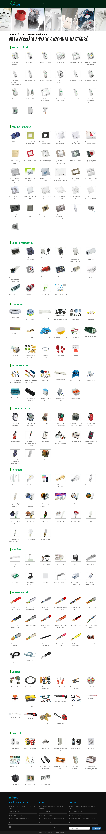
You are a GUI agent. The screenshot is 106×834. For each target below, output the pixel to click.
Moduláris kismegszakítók (30, 258)
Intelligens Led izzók (45, 484)
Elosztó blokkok (15, 398)
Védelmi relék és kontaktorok (15, 424)
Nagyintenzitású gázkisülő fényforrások (15, 540)
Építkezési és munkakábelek (75, 644)
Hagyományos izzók (45, 539)
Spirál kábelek (30, 660)
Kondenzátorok (30, 460)
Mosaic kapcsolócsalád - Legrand (75, 197)
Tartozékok (45, 117)
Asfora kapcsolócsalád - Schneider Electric (76, 142)
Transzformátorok (45, 460)
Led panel (45, 582)
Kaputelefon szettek (30, 784)
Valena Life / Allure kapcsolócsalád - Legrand (15, 180)
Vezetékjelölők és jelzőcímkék (30, 356)
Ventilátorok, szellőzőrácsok (91, 749)
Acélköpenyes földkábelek (45, 608)
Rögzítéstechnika (15, 317)
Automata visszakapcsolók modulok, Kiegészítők (15, 82)
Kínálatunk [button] (52, 4)
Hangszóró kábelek (76, 625)
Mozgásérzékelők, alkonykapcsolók (75, 583)
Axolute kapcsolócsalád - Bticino (45, 179)
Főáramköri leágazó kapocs (45, 399)
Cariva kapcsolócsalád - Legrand (30, 197)
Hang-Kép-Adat (45, 748)
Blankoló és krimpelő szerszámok (75, 687)
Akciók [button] (75, 4)
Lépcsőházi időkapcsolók (45, 80)
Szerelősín (15, 333)
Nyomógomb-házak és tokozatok (91, 442)
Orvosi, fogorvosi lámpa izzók (76, 503)
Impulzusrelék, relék (30, 80)
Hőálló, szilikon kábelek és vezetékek (61, 626)
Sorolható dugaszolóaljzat (61, 81)
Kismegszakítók (30, 62)
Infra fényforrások (75, 521)
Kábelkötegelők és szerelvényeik (45, 317)
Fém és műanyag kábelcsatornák (90, 277)
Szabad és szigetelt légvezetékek (45, 644)
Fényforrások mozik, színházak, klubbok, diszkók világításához (45, 504)
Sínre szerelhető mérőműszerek (60, 99)
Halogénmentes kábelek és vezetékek (60, 608)
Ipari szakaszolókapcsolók (60, 442)
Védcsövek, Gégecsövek (15, 294)
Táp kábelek (15, 662)
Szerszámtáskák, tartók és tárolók (30, 706)
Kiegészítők (76, 215)
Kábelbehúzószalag (30, 687)
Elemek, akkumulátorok (30, 748)
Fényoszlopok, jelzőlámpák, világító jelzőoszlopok (30, 443)
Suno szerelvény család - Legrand (60, 197)
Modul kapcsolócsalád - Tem (15, 215)
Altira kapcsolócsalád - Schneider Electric (91, 161)
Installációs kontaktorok (15, 99)
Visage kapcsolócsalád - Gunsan (15, 197)
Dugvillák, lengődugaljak (91, 336)
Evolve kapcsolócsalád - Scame (45, 215)
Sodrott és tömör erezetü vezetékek (15, 608)
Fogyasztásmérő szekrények (60, 277)
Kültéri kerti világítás (45, 564)
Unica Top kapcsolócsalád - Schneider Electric (60, 161)
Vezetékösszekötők (75, 398)
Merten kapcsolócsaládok (60, 142)
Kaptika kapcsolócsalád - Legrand (45, 197)
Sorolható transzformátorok (45, 99)
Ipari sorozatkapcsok (75, 380)
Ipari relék (45, 423)
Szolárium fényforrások (61, 503)
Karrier (81, 4)
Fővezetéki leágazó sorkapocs (60, 399)
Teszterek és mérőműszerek (45, 687)
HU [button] (93, 4)
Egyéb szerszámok (75, 705)
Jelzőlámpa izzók (45, 521)
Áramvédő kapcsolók (45, 62)
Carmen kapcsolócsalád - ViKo (91, 179)
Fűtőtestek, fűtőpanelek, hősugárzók (60, 749)
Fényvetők (75, 564)
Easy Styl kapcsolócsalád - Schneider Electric (45, 142)
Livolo (15, 233)
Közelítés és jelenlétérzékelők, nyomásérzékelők (15, 461)
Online (63, 4)
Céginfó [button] (44, 4)
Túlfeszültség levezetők (76, 62)
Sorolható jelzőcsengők (76, 80)
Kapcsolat (87, 4)
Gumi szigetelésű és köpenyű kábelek (15, 626)
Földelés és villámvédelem (45, 356)
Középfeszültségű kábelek (60, 644)
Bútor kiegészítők (45, 784)
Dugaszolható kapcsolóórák (75, 767)
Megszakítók (60, 258)
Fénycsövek (91, 521)
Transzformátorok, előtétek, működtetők (90, 583)
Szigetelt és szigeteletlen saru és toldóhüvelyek (15, 381)
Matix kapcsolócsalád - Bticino (76, 179)
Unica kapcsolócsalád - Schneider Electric (30, 142)
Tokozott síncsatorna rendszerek (91, 258)
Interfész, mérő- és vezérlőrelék (30, 424)
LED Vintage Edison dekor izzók (61, 485)
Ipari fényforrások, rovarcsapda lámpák (15, 522)
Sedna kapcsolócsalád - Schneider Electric (30, 161)
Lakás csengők (15, 748)
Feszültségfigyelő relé (30, 117)
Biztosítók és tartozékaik (76, 276)
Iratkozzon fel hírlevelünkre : (55, 827)
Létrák (30, 766)
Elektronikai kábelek (30, 643)
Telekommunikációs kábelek (15, 644)
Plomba (76, 355)
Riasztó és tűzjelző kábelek (45, 626)
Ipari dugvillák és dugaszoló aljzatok (45, 277)
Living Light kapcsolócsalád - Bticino (60, 179)
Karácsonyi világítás (15, 766)
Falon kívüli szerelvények (15, 142)
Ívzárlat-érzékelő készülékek (15, 63)
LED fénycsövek (15, 484)
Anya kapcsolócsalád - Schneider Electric (91, 142)
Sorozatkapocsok (60, 379)
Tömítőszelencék (75, 319)
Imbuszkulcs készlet (60, 701)
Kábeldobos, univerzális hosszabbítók (60, 767)
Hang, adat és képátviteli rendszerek (30, 277)
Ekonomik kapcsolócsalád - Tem (90, 197)
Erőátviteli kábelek (91, 607)
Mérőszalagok (60, 723)
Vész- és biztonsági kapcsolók (91, 424)
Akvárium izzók (91, 503)
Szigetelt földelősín (45, 337)
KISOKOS (69, 4)
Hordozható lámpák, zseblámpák (45, 767)
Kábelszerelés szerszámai (45, 706)
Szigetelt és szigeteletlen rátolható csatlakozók (30, 381)
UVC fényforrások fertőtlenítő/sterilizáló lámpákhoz (30, 504)
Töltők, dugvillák (15, 784)
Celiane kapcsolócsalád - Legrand (75, 161)
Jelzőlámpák (76, 99)
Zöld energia (45, 294)
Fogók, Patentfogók (60, 687)
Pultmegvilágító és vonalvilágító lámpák (15, 565)
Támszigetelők (60, 355)
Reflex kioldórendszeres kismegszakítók (91, 63)
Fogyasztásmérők (60, 62)
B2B (59, 4)
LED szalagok (60, 564)
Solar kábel (45, 662)
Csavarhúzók (15, 705)
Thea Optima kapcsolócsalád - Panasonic (60, 216)
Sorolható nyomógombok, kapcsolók (91, 100)
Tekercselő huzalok (91, 643)
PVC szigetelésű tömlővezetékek (30, 608)
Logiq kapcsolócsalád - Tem (30, 215)
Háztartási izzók (30, 521)
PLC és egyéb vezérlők (75, 441)
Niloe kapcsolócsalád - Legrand (30, 179)
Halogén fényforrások (90, 484)
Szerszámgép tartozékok (91, 687)
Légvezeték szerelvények (60, 319)
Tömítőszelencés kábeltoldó (30, 399)
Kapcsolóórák (15, 117)
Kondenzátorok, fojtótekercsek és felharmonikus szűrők (75, 259)
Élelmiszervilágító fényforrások (60, 522)
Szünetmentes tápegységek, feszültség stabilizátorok (91, 768)
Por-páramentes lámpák (91, 564)
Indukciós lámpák (30, 539)
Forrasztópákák (15, 687)
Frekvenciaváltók (45, 441)
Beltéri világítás (30, 564)
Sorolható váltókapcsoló (91, 80)
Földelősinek (30, 337)
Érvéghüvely (45, 380)
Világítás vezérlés (30, 99)
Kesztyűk (45, 723)
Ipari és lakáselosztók (15, 258)
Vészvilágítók (15, 582)
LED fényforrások (30, 484)
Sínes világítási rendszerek (30, 583)
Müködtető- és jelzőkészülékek (61, 424)
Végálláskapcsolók (15, 441)
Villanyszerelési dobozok (60, 337)
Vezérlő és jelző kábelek (30, 625)
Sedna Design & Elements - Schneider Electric (15, 161)
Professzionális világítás (60, 582)
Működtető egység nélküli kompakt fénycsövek (15, 504)
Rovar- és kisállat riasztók (75, 749)
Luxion (91, 215)
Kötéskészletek (91, 380)
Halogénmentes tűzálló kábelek (76, 608)
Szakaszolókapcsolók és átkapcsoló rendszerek (76, 424)
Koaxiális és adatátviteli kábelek (91, 626)
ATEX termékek (30, 294)
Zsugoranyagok (76, 337)
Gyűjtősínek (91, 319)
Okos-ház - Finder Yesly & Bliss (61, 295)
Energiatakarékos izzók (76, 484)
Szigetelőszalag (30, 319)
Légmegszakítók (45, 258)
